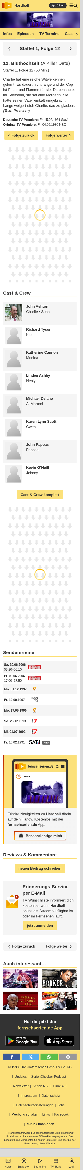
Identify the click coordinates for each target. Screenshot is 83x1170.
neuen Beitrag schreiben (39, 868)
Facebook (61, 1114)
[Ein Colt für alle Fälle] (59, 1001)
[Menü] (73, 5)
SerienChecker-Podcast (48, 1076)
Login (71, 1166)
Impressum (29, 1095)
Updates (21, 1076)
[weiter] (75, 34)
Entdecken (23, 1166)
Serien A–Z (41, 1086)
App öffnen (57, 5)
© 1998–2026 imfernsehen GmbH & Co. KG (40, 1067)
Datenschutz (51, 1095)
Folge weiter (57, 946)
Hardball (21, 5)
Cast (69, 34)
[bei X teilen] (30, 1057)
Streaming (40, 1166)
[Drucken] (68, 1057)
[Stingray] (20, 978)
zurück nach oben (40, 1124)
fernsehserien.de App (39, 1027)
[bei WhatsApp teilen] (49, 1057)
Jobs (61, 1105)
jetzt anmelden (40, 925)
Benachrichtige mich (44, 836)
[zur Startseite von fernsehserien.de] (7, 5)
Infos (7, 34)
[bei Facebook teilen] (11, 1057)
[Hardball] (40, 781)
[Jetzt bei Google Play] (22, 1041)
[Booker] (59, 978)
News (8, 1166)
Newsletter (21, 1086)
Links (46, 1114)
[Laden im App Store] (59, 1041)
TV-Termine (49, 34)
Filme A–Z (60, 1086)
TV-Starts (55, 1166)
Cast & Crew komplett (40, 495)
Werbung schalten (25, 1114)
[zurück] (9, 48)
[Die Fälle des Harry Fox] (20, 1001)
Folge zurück (23, 946)
